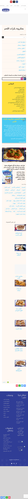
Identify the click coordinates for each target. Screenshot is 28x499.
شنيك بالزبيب (19, 328)
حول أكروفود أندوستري (20, 432)
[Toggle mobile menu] (25, 9)
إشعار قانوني (20, 428)
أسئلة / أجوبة (20, 435)
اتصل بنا (20, 430)
